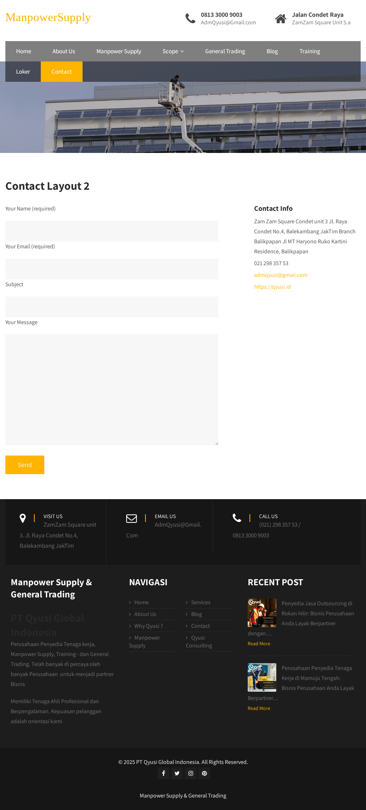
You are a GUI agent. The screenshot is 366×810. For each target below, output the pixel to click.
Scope (170, 51)
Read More (259, 643)
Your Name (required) (30, 208)
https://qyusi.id (272, 286)
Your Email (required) (30, 246)
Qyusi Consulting (199, 641)
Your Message (21, 322)
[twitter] (177, 773)
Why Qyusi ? (148, 626)
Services (201, 602)
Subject (14, 284)
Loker (23, 71)
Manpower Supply (119, 51)
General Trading (225, 51)
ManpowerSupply (48, 17)
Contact (61, 71)
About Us (64, 51)
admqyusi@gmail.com (280, 275)
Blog (272, 51)
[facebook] (163, 773)
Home (23, 51)
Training (310, 51)
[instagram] (191, 773)
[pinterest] (204, 773)
